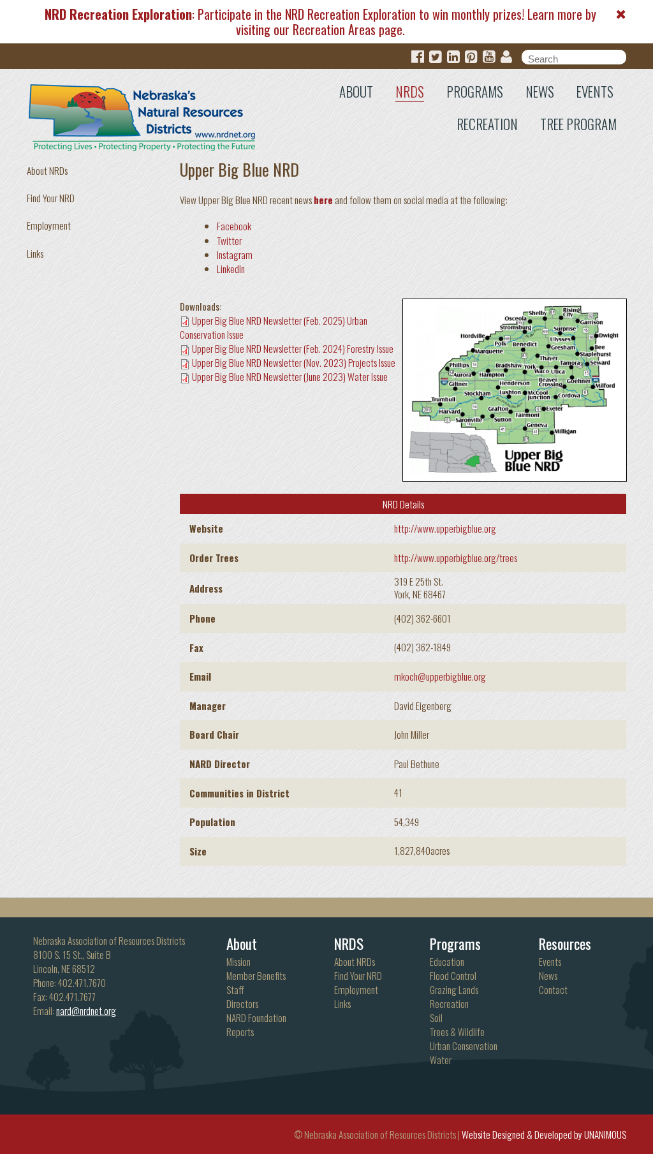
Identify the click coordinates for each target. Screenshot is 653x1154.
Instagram (235, 255)
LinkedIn (231, 269)
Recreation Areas (334, 29)
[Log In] (506, 57)
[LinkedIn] (453, 57)
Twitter (229, 240)
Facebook (234, 226)
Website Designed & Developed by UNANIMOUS (544, 1134)
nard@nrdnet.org (86, 1010)
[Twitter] (435, 57)
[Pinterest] (471, 57)
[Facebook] (417, 57)
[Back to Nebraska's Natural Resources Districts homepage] (142, 115)
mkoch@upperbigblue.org (440, 676)
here (323, 200)
